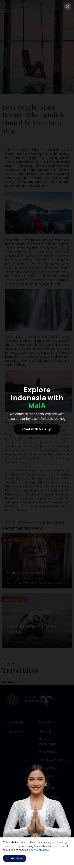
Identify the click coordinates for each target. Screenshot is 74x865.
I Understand (14, 858)
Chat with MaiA (34, 429)
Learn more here (39, 850)
